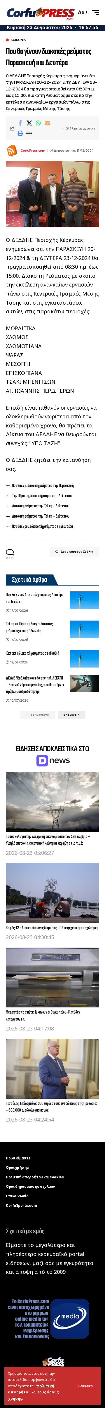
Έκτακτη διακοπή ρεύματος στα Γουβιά (32, 653)
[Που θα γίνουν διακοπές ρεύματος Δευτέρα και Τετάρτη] (84, 600)
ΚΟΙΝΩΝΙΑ (18, 40)
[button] (85, 1386)
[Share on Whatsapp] (38, 123)
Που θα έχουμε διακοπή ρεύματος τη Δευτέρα (42, 526)
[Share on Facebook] (20, 123)
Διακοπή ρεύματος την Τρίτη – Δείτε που (40, 506)
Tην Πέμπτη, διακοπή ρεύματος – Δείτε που (42, 496)
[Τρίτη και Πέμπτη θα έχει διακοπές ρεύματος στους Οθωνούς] (84, 629)
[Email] (47, 123)
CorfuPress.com (32, 151)
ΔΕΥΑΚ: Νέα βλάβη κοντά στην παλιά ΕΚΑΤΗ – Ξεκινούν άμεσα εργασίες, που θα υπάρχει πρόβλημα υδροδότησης (35, 684)
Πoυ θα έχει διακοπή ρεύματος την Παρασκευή (43, 485)
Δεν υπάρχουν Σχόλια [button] (76, 551)
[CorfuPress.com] (40, 12)
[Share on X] (29, 123)
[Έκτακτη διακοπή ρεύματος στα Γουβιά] (84, 659)
